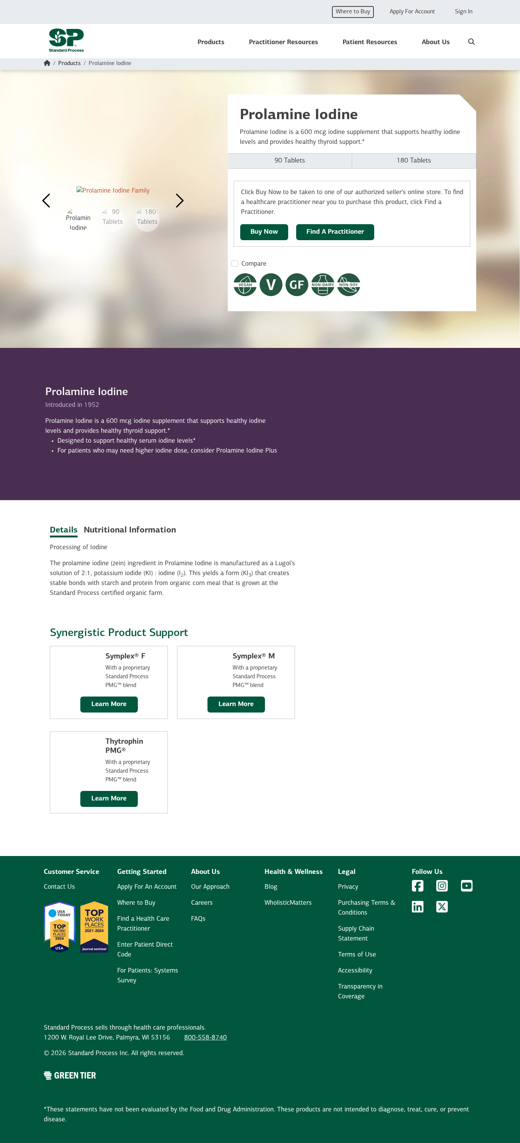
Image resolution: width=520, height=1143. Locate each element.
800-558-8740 (205, 1038)
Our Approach (210, 887)
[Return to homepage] (66, 42)
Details (64, 530)
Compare (253, 264)
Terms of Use (357, 955)
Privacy (348, 887)
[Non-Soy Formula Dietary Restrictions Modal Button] (348, 284)
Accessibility (355, 971)
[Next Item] (179, 197)
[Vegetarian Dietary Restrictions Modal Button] (271, 284)
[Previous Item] (46, 197)
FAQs (198, 919)
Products (211, 42)
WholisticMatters (288, 903)
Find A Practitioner (335, 232)
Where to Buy (353, 12)
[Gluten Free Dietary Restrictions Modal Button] (297, 284)
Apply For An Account (147, 887)
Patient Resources (370, 42)
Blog (271, 887)
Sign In (463, 12)
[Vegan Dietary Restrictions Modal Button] (245, 284)
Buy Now (264, 232)
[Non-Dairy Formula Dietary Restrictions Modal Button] (322, 284)
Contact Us (59, 887)
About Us (436, 42)
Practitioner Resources (283, 42)
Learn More (108, 704)
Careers (202, 903)
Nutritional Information (130, 530)
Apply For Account (412, 12)
